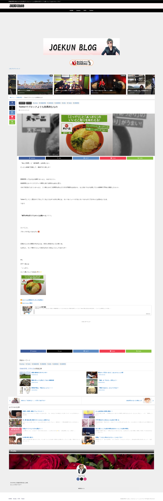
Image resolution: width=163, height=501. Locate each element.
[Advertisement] (81, 25)
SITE (85, 10)
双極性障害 (22, 102)
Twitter (91, 10)
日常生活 (29, 102)
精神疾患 (51, 103)
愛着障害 (77, 103)
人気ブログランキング (14, 68)
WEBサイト (81, 488)
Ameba (78, 10)
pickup (36, 103)
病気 (64, 103)
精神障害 (58, 103)
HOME (71, 10)
